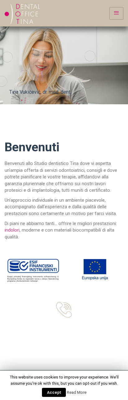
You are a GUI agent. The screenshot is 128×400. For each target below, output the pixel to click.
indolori (12, 230)
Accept (54, 392)
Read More (76, 392)
